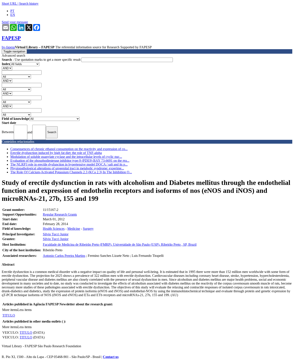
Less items (24, 310)
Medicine (73, 228)
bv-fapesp (8, 47)
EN (12, 15)
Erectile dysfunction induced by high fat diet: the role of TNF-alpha (56, 153)
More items (9, 310)
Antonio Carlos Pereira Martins (64, 255)
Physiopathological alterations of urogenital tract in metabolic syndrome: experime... (67, 168)
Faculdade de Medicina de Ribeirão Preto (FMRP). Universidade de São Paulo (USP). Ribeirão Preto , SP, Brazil (120, 244)
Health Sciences (54, 228)
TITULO (8, 315)
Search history (29, 3)
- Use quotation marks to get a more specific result (41, 59)
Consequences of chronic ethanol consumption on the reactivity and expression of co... (69, 149)
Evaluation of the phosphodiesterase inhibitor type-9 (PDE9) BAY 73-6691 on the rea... (69, 160)
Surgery (88, 228)
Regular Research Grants (60, 214)
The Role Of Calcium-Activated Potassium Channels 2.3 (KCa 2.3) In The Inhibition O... (71, 172)
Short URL (9, 3)
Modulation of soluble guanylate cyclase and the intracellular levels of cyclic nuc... (66, 156)
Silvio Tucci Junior (55, 234)
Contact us (111, 357)
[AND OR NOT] (7, 68)
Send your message (15, 22)
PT (12, 11)
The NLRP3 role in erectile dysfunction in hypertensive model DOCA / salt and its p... (69, 164)
